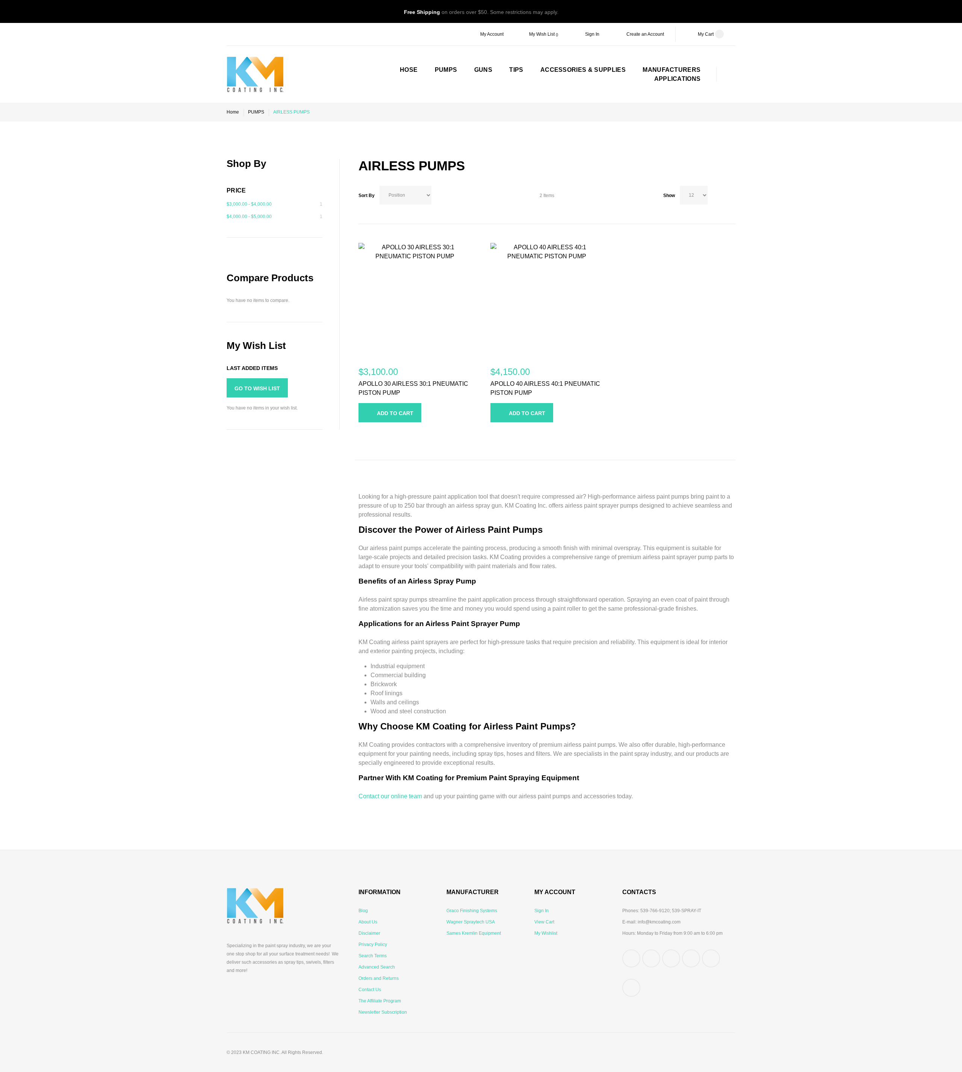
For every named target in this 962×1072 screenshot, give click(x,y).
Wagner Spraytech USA (470, 922)
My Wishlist (545, 933)
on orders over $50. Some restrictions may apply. (481, 12)
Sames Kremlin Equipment (473, 933)
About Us (367, 922)
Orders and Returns (378, 978)
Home (233, 112)
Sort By (366, 195)
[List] (732, 195)
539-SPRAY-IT (686, 910)
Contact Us (369, 989)
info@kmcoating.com (659, 922)
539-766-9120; (655, 910)
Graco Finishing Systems (471, 910)
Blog (363, 910)
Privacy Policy (372, 944)
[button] (361, 436)
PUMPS (256, 112)
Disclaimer (369, 933)
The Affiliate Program (379, 1001)
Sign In (592, 34)
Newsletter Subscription (382, 1012)
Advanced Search (376, 967)
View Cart (544, 922)
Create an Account (645, 34)
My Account (492, 34)
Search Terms (372, 955)
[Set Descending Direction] (438, 193)
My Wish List (542, 34)
